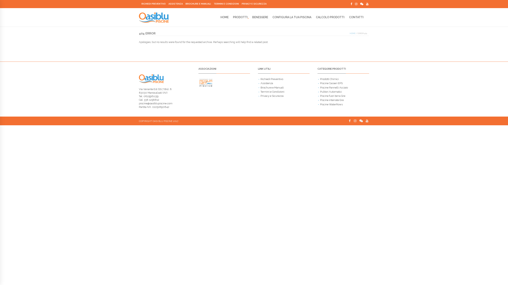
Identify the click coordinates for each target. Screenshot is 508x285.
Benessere (260, 17)
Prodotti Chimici (329, 79)
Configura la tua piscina (291, 17)
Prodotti (240, 17)
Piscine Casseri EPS (331, 83)
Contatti (356, 17)
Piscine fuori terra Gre (332, 95)
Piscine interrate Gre (332, 100)
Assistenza (175, 4)
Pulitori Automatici (331, 91)
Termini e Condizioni (226, 4)
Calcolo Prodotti (330, 17)
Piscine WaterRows (331, 104)
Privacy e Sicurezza (254, 4)
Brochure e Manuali (198, 4)
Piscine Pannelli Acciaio (334, 87)
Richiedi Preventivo (153, 4)
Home (224, 17)
